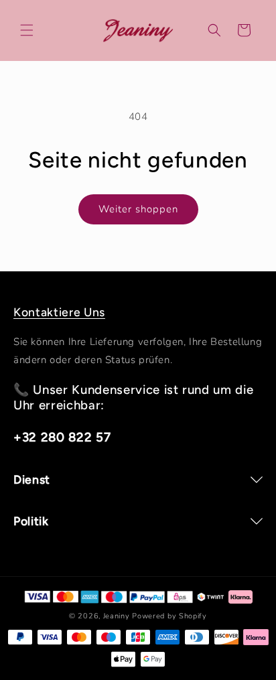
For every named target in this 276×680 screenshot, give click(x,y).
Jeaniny (116, 616)
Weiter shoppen (138, 209)
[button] (27, 30)
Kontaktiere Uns (59, 312)
